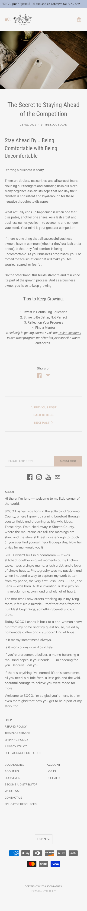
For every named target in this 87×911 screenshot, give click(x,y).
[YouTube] (48, 477)
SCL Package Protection (23, 753)
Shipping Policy (16, 739)
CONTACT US (13, 797)
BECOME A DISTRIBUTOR (21, 784)
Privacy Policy (16, 746)
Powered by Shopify (44, 891)
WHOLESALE (13, 791)
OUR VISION (12, 778)
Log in (51, 771)
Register (53, 778)
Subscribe (68, 461)
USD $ (41, 839)
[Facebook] (29, 477)
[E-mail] (57, 477)
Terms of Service (17, 733)
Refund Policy (15, 726)
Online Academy (69, 333)
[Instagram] (39, 477)
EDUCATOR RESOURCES (20, 804)
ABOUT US (12, 771)
